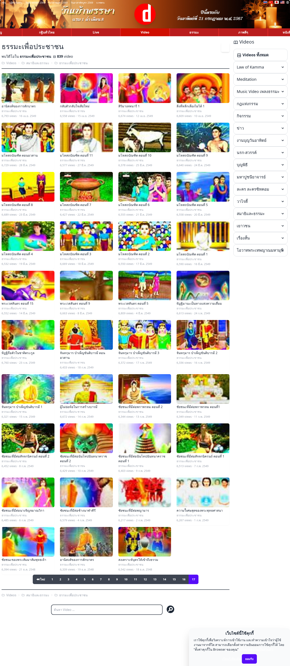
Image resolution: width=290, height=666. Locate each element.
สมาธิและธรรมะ (37, 63)
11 (135, 579)
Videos (11, 63)
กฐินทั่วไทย (46, 32)
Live (96, 32)
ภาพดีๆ (243, 32)
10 (125, 579)
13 (154, 579)
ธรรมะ (194, 32)
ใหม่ (42, 579)
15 (174, 579)
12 (145, 579)
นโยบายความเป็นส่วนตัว (256, 649)
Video (145, 32)
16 (183, 579)
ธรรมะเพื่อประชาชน (73, 63)
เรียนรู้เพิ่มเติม (231, 659)
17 (193, 579)
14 (164, 579)
